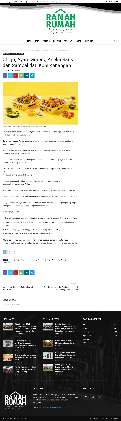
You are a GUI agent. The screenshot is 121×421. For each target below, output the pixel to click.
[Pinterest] (15, 75)
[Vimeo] (114, 1)
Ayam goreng (14, 260)
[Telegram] (32, 75)
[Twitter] (111, 1)
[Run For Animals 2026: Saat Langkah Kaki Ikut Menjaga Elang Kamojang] (8, 369)
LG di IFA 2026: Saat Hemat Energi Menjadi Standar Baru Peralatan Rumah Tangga (66, 355)
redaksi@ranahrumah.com (52, 407)
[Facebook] (106, 1)
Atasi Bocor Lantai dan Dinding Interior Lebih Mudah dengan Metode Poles (61, 288)
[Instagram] (109, 1)
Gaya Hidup (13, 50)
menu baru (7, 262)
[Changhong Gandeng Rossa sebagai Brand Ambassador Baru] (8, 357)
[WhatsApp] (21, 75)
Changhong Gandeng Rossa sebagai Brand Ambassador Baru (25, 357)
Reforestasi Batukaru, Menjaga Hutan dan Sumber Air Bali (65, 343)
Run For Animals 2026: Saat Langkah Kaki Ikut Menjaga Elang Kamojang (25, 369)
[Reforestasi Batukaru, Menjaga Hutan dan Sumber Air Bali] (48, 343)
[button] (115, 41)
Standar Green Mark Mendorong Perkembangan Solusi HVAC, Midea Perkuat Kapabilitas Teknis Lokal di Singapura (25, 328)
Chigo (23, 260)
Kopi (53, 260)
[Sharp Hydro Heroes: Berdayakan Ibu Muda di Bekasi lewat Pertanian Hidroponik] (48, 367)
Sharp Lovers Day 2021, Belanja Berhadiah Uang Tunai (19, 288)
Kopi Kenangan (63, 260)
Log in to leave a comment (13, 304)
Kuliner (21, 54)
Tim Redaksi (9, 70)
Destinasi (22, 50)
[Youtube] (117, 1)
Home (5, 50)
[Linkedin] (26, 75)
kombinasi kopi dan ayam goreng (39, 260)
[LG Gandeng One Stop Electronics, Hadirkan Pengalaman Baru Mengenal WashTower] (8, 343)
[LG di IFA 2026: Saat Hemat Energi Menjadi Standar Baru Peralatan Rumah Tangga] (48, 355)
